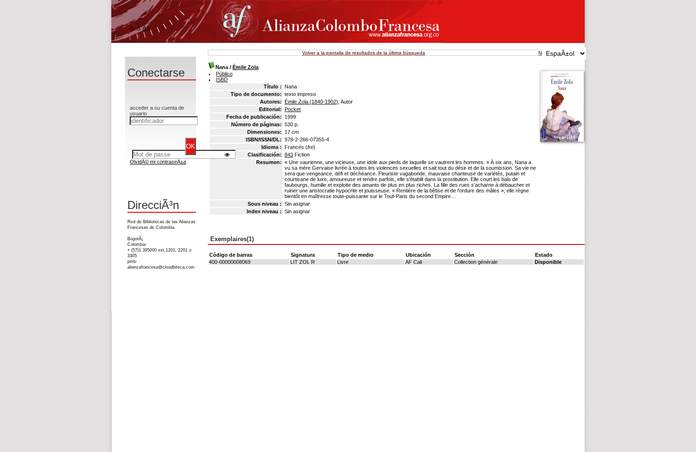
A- (132, 27)
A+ (146, 28)
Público (224, 74)
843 (289, 154)
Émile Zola (245, 67)
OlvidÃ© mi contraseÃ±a (158, 162)
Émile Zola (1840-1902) (311, 101)
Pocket (293, 109)
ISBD (222, 79)
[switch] (227, 154)
